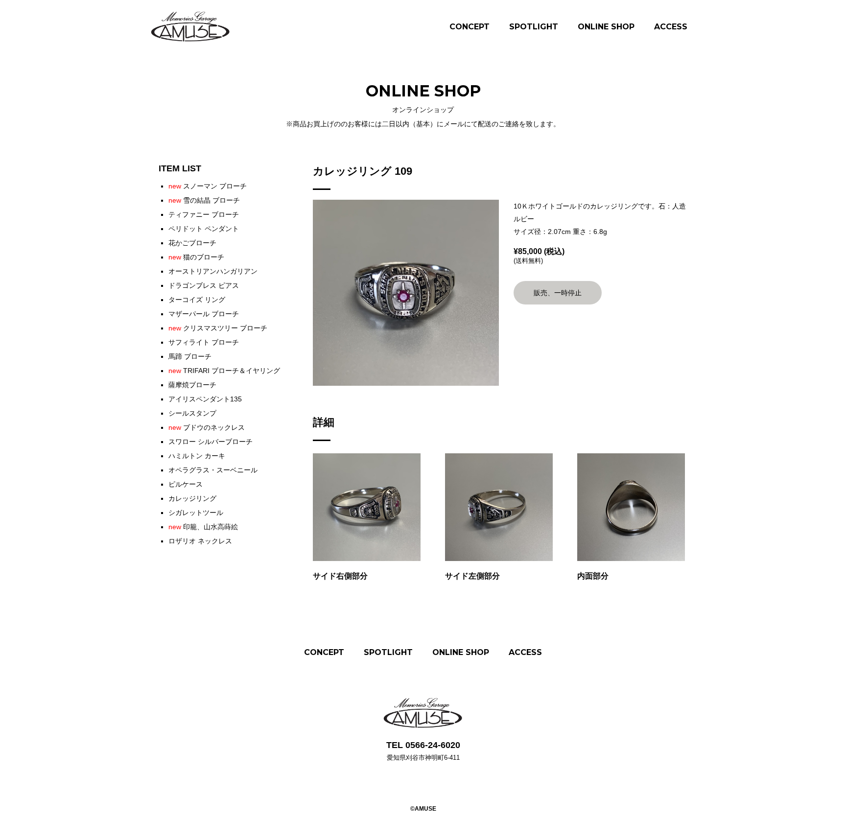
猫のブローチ (196, 257)
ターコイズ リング (196, 300)
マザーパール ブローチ (203, 314)
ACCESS (670, 26)
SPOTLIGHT (533, 26)
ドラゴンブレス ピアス (203, 285)
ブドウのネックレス (206, 427)
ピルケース (185, 484)
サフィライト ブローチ (203, 342)
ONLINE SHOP (606, 26)
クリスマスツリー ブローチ (217, 328)
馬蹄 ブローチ (190, 356)
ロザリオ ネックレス (200, 541)
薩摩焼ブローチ (192, 385)
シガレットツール (195, 512)
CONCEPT (469, 26)
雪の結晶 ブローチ (204, 200)
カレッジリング (192, 498)
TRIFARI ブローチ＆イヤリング (224, 370)
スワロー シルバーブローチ (210, 441)
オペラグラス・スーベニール (213, 470)
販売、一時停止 (558, 292)
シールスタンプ (192, 413)
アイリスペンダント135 (205, 399)
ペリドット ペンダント (203, 229)
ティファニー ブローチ (203, 214)
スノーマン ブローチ (207, 186)
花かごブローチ (192, 243)
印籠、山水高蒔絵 (203, 527)
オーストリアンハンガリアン (213, 271)
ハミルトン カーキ (196, 456)
